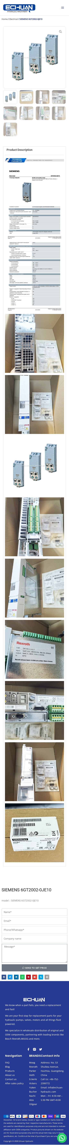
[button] (60, 32)
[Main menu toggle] (62, 7)
